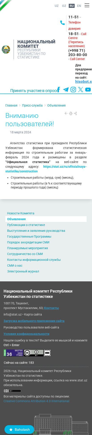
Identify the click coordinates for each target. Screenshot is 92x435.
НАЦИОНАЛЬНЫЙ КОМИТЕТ (36, 44)
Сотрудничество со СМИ (25, 254)
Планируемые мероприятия (27, 248)
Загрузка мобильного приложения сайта (34, 321)
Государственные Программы (29, 236)
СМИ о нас (14, 265)
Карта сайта (33, 314)
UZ (57, 6)
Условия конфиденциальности (26, 334)
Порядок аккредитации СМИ (28, 242)
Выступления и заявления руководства (36, 230)
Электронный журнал (23, 271)
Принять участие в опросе (34, 90)
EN (79, 6)
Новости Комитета (20, 213)
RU (72, 6)
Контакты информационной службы (34, 259)
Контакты (51, 308)
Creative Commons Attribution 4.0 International (36, 401)
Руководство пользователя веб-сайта (31, 327)
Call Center (77, 59)
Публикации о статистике (26, 225)
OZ (64, 6)
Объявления (16, 219)
